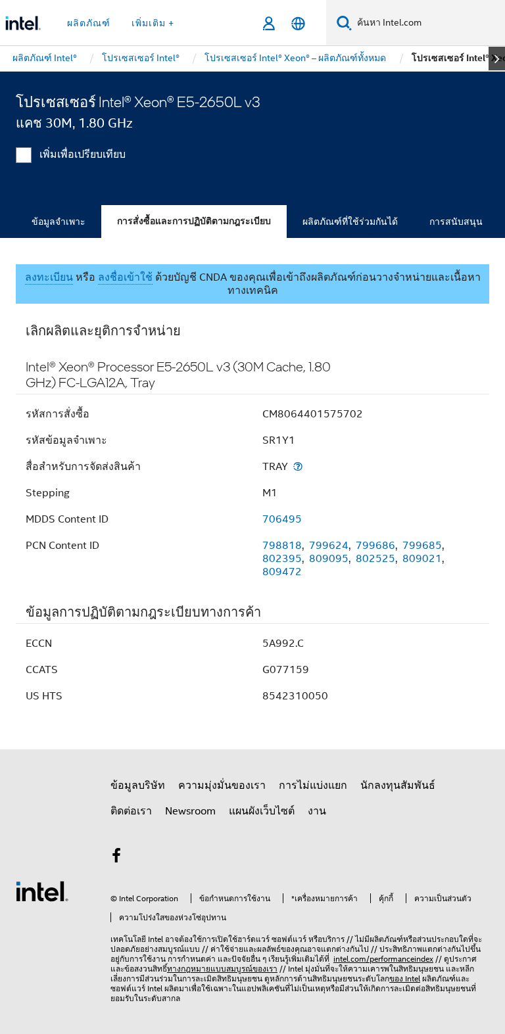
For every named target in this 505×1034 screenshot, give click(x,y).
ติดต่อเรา (131, 811)
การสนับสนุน (456, 221)
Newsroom (190, 811)
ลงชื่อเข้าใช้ (125, 277)
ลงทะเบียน (49, 277)
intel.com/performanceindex (383, 959)
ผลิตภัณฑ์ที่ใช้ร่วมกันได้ (350, 221)
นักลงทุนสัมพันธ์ (397, 785)
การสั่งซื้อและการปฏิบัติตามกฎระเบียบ (194, 221)
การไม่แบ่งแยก (313, 785)
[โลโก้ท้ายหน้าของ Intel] (42, 890)
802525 (375, 558)
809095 (329, 558)
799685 (422, 545)
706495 (282, 519)
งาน (317, 811)
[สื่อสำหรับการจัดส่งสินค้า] (298, 466)
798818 (282, 545)
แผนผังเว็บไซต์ (262, 811)
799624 (329, 545)
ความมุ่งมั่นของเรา (222, 785)
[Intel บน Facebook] (116, 858)
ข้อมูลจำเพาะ (58, 221)
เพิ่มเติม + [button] (153, 23)
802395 (282, 558)
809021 (422, 558)
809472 (282, 571)
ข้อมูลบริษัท (137, 785)
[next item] (497, 58)
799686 (375, 545)
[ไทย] (298, 23)
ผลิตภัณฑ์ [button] (88, 23)
